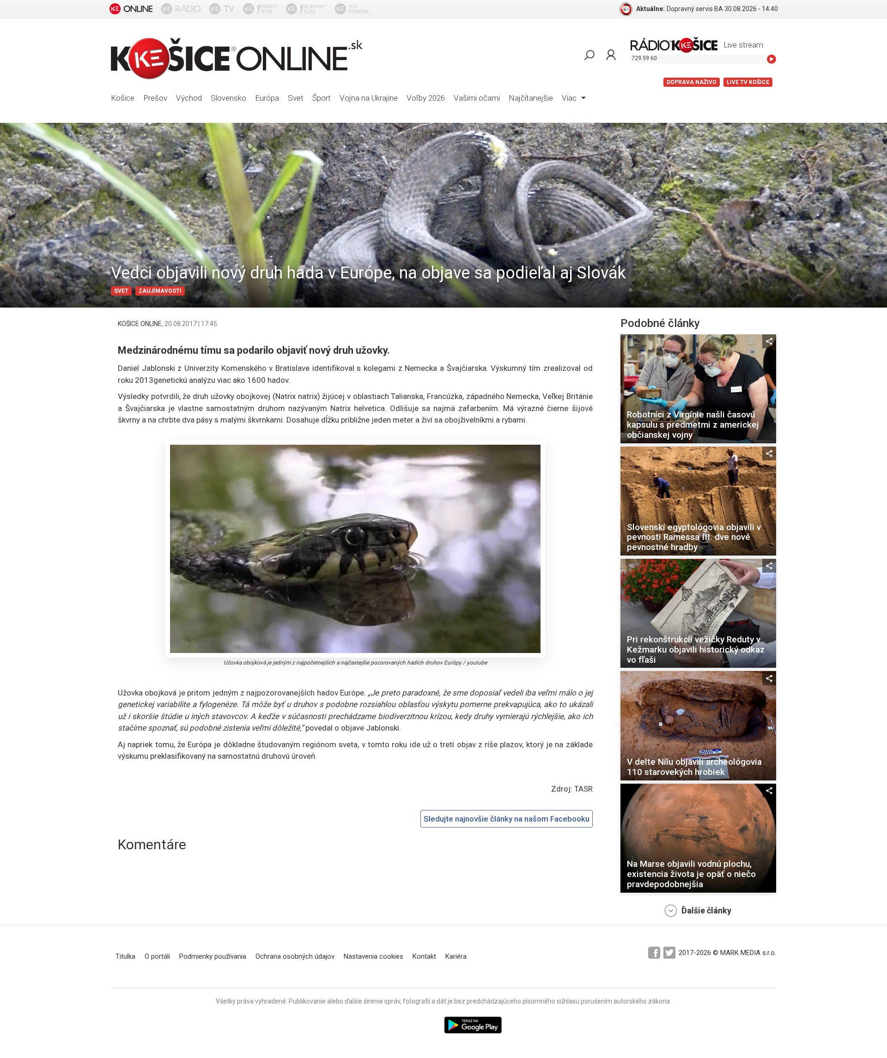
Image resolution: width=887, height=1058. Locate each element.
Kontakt (424, 956)
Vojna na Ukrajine (369, 98)
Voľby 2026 (426, 98)
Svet (296, 98)
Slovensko (228, 98)
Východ (189, 98)
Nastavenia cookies (373, 956)
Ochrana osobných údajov (294, 956)
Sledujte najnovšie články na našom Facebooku (506, 818)
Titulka (125, 956)
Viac (570, 98)
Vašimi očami (477, 98)
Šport (321, 98)
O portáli (157, 956)
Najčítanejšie (531, 98)
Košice (122, 98)
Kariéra (456, 956)
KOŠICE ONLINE (140, 323)
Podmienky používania (212, 956)
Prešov (155, 98)
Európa (267, 98)
